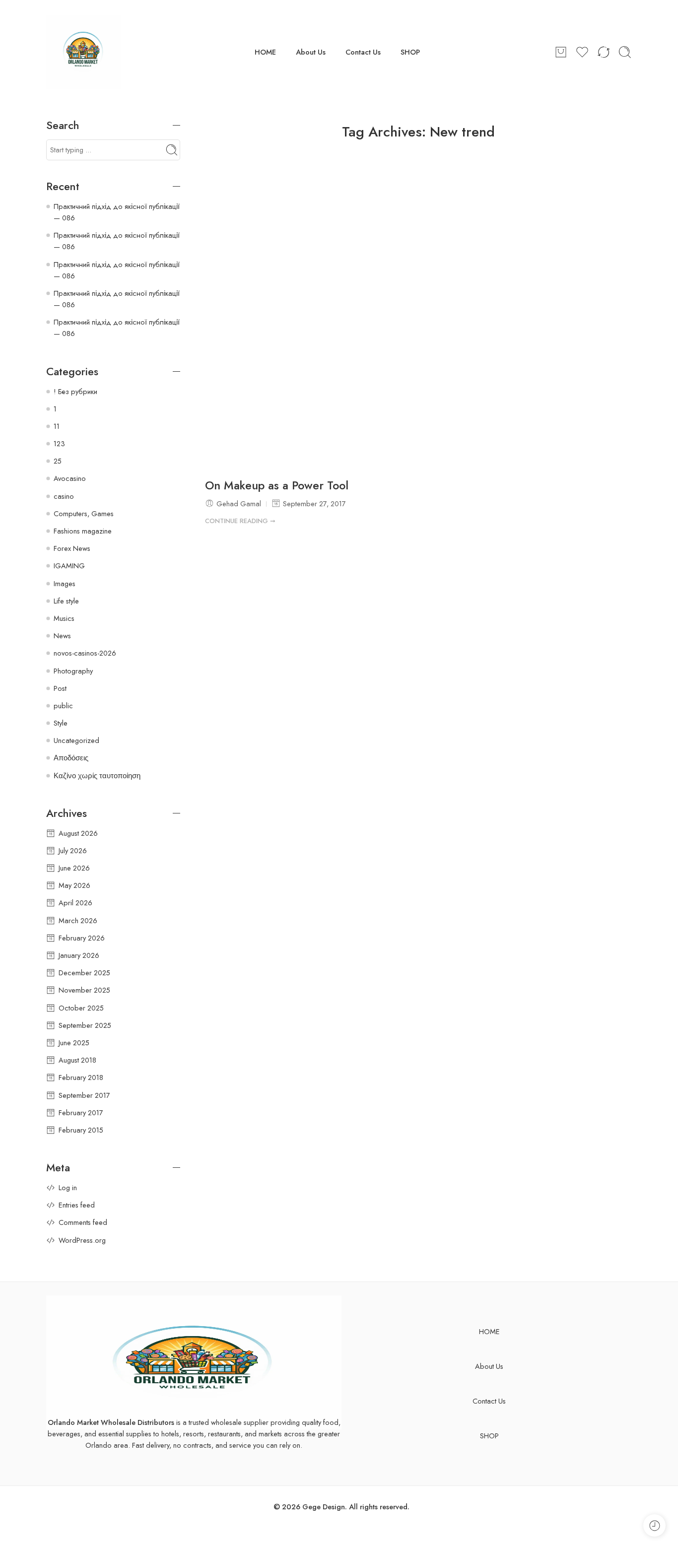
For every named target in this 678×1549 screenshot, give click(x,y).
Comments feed (83, 1222)
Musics (64, 618)
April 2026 (75, 902)
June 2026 (74, 868)
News (62, 635)
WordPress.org (82, 1240)
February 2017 (81, 1112)
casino (64, 496)
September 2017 (84, 1095)
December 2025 (84, 972)
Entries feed (77, 1205)
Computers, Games (84, 513)
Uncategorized (76, 740)
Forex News (72, 548)
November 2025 (84, 990)
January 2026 (79, 955)
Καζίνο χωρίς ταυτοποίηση (97, 775)
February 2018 (81, 1077)
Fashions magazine (83, 531)
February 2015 (81, 1130)
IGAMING (69, 565)
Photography (73, 671)
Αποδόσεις (71, 757)
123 (59, 443)
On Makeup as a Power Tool (276, 486)
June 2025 (74, 1042)
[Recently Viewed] (654, 1525)
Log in (68, 1187)
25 (58, 461)
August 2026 (78, 833)
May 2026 (74, 885)
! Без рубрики (75, 391)
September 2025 (85, 1025)
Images (64, 583)
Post (60, 688)
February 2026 (82, 938)
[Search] (625, 52)
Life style (66, 601)
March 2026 (78, 920)
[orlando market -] (83, 52)
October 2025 (81, 1008)
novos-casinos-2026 (85, 653)
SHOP (410, 52)
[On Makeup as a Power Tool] (418, 312)
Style (61, 723)
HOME (265, 52)
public (63, 705)
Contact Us (363, 52)
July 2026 (73, 850)
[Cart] (561, 52)
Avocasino (70, 478)
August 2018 (77, 1060)
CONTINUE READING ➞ (240, 521)
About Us (311, 52)
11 (57, 426)
